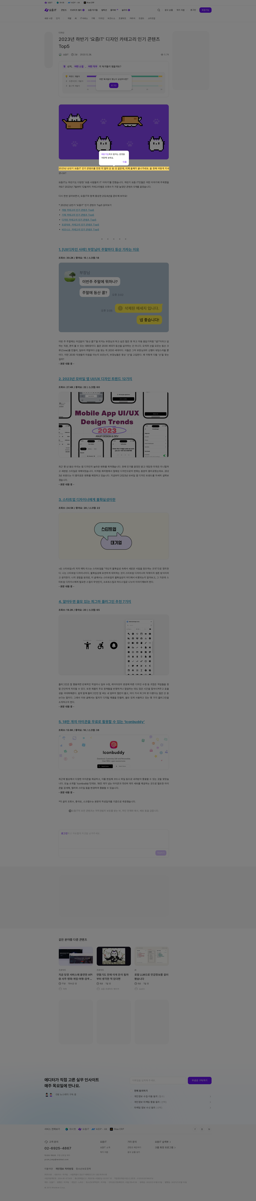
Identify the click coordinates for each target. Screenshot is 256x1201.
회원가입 (105, 154)
